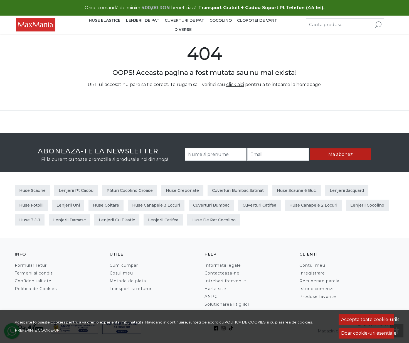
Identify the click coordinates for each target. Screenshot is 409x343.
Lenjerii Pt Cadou (76, 190)
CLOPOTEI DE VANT (257, 20)
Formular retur (31, 265)
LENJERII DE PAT (142, 20)
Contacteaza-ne (222, 273)
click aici (235, 84)
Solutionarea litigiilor (227, 304)
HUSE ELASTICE (104, 20)
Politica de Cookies (36, 288)
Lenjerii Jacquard (347, 190)
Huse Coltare (106, 205)
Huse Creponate (182, 190)
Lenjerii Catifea (163, 219)
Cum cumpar (124, 265)
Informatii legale (222, 265)
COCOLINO (221, 20)
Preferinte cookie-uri (37, 330)
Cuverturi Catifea (259, 205)
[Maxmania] (48, 25)
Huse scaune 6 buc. (297, 190)
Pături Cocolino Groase (130, 190)
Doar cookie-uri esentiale (367, 333)
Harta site (215, 288)
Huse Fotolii (31, 205)
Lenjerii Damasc (69, 219)
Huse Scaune (32, 190)
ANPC (211, 296)
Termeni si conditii (35, 273)
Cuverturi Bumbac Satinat (238, 190)
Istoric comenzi (316, 288)
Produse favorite (317, 296)
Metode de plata (128, 280)
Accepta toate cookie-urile (367, 319)
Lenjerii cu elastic (117, 219)
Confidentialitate (33, 280)
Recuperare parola (319, 280)
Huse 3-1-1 (29, 219)
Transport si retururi (131, 288)
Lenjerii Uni (68, 205)
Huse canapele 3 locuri (156, 205)
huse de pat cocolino (213, 219)
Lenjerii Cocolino (367, 205)
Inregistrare (312, 273)
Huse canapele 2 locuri (313, 205)
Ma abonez (340, 154)
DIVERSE (183, 29)
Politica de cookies (245, 322)
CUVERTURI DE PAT (184, 20)
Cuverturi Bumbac (211, 205)
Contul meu (312, 265)
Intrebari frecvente (225, 280)
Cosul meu (121, 273)
